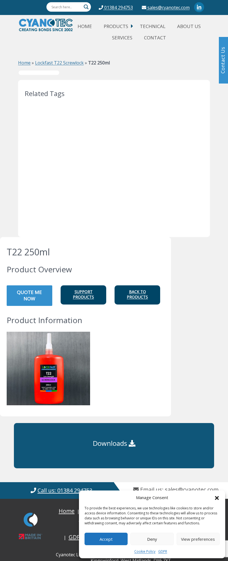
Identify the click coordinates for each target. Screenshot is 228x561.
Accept (106, 539)
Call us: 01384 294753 (65, 490)
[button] (217, 497)
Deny (152, 539)
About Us (189, 26)
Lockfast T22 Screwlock (59, 63)
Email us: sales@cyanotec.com (179, 489)
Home (85, 26)
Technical (152, 26)
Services (122, 37)
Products (116, 26)
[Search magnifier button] (86, 7)
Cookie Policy (144, 551)
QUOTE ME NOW (29, 295)
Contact (155, 37)
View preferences (198, 539)
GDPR (162, 551)
